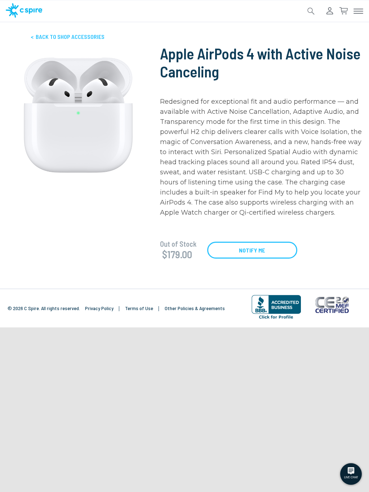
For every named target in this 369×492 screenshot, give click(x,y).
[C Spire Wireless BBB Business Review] (276, 318)
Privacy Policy (100, 308)
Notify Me (252, 250)
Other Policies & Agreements (195, 308)
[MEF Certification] (332, 306)
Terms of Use (139, 308)
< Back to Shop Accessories (68, 36)
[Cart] (343, 11)
